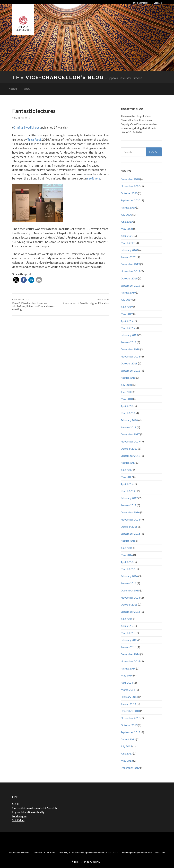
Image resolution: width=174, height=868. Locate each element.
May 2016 (127, 554)
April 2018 (127, 406)
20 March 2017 (21, 118)
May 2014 (127, 675)
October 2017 (129, 448)
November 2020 (130, 186)
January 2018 (128, 427)
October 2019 (129, 278)
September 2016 (130, 533)
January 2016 (128, 583)
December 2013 (130, 710)
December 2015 (130, 590)
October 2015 (129, 604)
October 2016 (129, 526)
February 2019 (129, 335)
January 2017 (128, 505)
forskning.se (19, 816)
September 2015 (130, 611)
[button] (16, 280)
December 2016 (130, 512)
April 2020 (127, 235)
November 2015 (130, 597)
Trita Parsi (34, 139)
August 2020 (128, 207)
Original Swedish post (27, 127)
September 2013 (130, 732)
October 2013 (129, 725)
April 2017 (127, 484)
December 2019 (130, 264)
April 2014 (127, 682)
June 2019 (127, 306)
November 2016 (130, 519)
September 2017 (130, 455)
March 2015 (128, 633)
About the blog (19, 89)
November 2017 (130, 441)
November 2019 (130, 271)
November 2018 (130, 356)
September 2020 (130, 200)
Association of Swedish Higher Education (86, 301)
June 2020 (127, 221)
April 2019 (127, 321)
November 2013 (130, 718)
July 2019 (126, 299)
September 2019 (130, 285)
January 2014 (128, 703)
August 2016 (128, 540)
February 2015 (129, 639)
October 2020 (129, 193)
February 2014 (129, 696)
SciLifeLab (18, 820)
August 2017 (128, 462)
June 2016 (127, 547)
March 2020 (128, 242)
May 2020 (127, 228)
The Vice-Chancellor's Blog (58, 77)
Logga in (158, 2)
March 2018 (128, 413)
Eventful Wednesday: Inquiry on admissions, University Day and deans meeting (33, 304)
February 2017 (129, 498)
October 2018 (129, 363)
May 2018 (127, 398)
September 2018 (130, 370)
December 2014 (130, 654)
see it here (93, 178)
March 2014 (128, 689)
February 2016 (129, 576)
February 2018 (129, 420)
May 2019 (127, 313)
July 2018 (126, 384)
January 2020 (128, 257)
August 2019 (128, 292)
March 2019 (128, 327)
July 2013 (126, 746)
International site (141, 2)
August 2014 (128, 668)
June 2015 (127, 618)
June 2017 (127, 469)
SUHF (15, 803)
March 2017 (128, 491)
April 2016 (127, 562)
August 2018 (128, 377)
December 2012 (130, 767)
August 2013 (128, 739)
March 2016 (128, 569)
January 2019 (128, 342)
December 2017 (130, 434)
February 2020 (129, 250)
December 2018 (130, 349)
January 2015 (128, 647)
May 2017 (127, 476)
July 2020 (126, 214)
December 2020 (130, 179)
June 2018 (127, 391)
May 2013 (127, 760)
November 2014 (130, 661)
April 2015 (127, 625)
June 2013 (127, 753)
